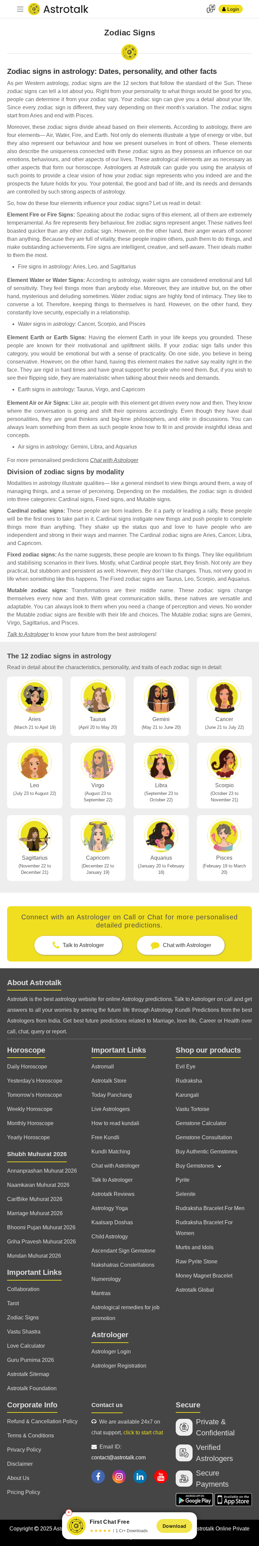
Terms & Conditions (30, 1435)
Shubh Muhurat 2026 (37, 1154)
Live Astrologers (110, 1109)
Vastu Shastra (23, 1332)
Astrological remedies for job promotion (125, 1313)
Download (174, 1526)
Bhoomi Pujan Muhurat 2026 (41, 1227)
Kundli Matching (110, 1151)
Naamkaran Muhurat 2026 (38, 1185)
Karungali (187, 1095)
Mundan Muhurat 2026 (34, 1256)
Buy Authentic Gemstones (206, 1151)
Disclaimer (20, 1464)
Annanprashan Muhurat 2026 (42, 1171)
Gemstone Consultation (204, 1137)
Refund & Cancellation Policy (42, 1421)
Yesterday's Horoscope (34, 1081)
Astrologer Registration (118, 1366)
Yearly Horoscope (28, 1137)
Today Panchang (111, 1095)
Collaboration (23, 1289)
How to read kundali (115, 1123)
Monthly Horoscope (30, 1123)
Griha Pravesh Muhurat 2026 (41, 1241)
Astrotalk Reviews (113, 1194)
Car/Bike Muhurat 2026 (34, 1199)
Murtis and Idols (194, 1247)
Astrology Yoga (109, 1208)
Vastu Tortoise (192, 1109)
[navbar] (20, 9)
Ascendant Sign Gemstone (123, 1251)
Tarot (13, 1303)
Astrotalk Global (195, 1290)
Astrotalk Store (108, 1081)
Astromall (102, 1066)
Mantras (101, 1293)
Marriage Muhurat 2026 (35, 1213)
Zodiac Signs (23, 1317)
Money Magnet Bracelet (204, 1276)
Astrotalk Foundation (32, 1388)
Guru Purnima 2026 (30, 1360)
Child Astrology (109, 1236)
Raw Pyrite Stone (197, 1261)
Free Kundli (105, 1137)
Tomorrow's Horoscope (34, 1095)
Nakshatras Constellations (122, 1265)
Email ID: (118, 1452)
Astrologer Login (111, 1351)
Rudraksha (189, 1081)
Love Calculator (26, 1346)
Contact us (107, 1405)
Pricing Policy (23, 1492)
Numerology (106, 1279)
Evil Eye (186, 1066)
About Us (18, 1478)
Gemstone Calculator (201, 1123)
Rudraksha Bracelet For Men (210, 1208)
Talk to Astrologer (28, 634)
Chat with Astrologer (114, 460)
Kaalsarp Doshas (112, 1222)
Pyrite (183, 1180)
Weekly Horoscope (30, 1109)
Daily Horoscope (27, 1066)
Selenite (186, 1194)
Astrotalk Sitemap (28, 1374)
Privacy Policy (24, 1450)
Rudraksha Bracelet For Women (204, 1228)
